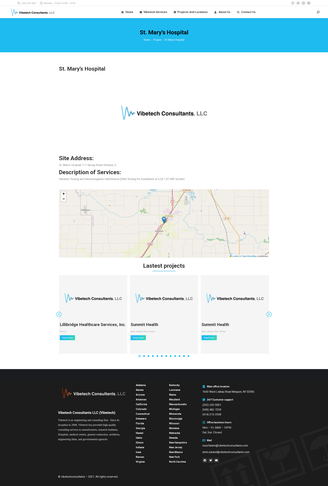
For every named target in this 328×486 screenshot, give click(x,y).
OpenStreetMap (249, 256)
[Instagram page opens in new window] (303, 3)
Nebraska (174, 433)
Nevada (173, 437)
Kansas (140, 457)
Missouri (174, 423)
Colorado (141, 409)
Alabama (141, 385)
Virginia (140, 461)
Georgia (140, 428)
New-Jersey (149, 331)
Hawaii (139, 433)
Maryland (174, 399)
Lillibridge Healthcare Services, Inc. (93, 324)
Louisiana (174, 390)
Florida (140, 423)
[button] (164, 219)
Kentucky (174, 385)
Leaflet (235, 256)
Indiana (140, 447)
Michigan (174, 409)
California (141, 404)
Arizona (140, 394)
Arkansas (141, 399)
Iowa (138, 452)
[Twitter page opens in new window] (298, 3)
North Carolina (177, 461)
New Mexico (176, 452)
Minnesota (175, 413)
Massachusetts (178, 404)
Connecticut (143, 413)
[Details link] (93, 298)
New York (174, 457)
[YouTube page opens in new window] (308, 3)
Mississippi (175, 418)
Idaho (139, 437)
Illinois (63, 331)
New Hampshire (178, 442)
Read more (67, 338)
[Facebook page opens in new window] (293, 3)
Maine (172, 394)
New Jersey (136, 331)
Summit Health (144, 324)
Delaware (141, 418)
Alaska (140, 390)
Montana (174, 428)
